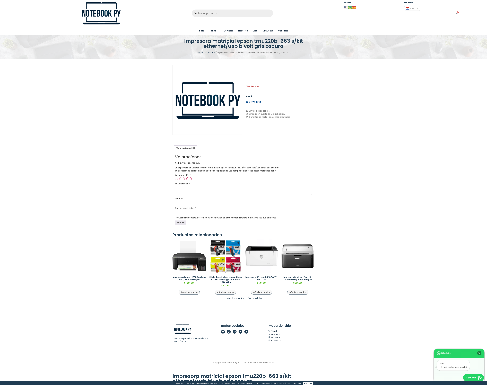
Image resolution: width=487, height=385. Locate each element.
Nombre (180, 199)
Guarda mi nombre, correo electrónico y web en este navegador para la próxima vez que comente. (226, 218)
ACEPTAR (308, 383)
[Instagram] (235, 332)
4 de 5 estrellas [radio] (187, 178)
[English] (346, 7)
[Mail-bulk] (229, 332)
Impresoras (210, 52)
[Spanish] (354, 7)
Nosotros (243, 30)
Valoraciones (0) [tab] (185, 148)
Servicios (228, 30)
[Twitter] (240, 332)
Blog (255, 30)
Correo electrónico (185, 208)
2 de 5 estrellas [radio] (180, 178)
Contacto (283, 30)
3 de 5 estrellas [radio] (183, 178)
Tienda (212, 30)
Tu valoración (182, 184)
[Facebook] (223, 332)
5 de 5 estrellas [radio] (190, 178)
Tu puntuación (183, 175)
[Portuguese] (350, 7)
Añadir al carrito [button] (189, 292)
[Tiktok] (246, 332)
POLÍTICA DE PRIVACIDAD (292, 383)
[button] (479, 353)
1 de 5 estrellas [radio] (176, 178)
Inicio (201, 30)
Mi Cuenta (268, 30)
